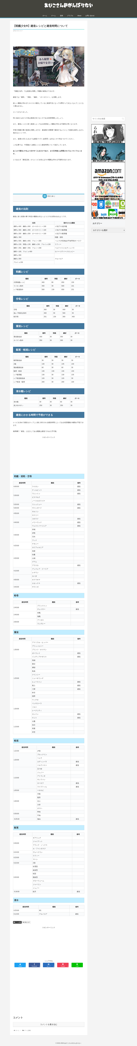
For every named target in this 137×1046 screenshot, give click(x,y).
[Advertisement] (48, 38)
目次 (49, 196)
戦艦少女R (27, 922)
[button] (123, 119)
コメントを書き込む (48, 1024)
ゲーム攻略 (18, 922)
